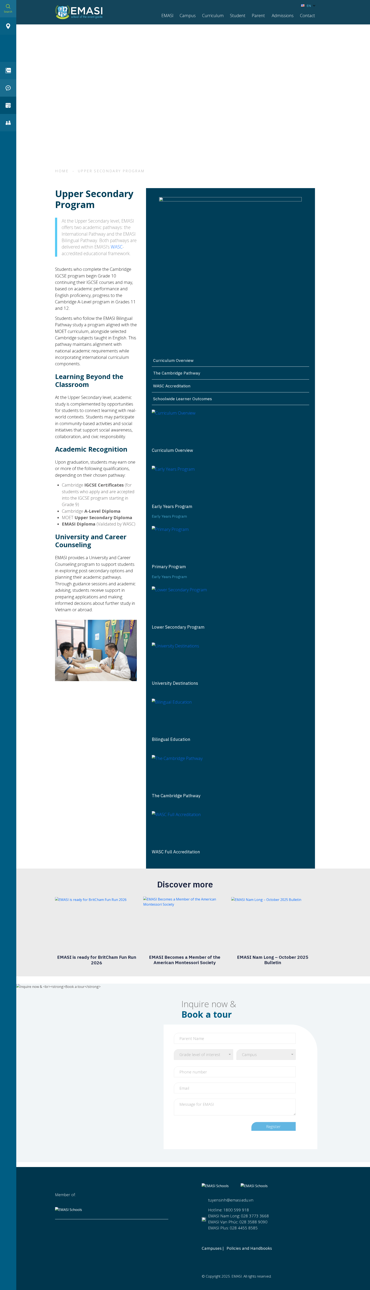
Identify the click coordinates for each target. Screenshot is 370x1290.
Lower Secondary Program (178, 627)
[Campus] (8, 26)
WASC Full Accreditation (176, 852)
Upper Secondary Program (111, 170)
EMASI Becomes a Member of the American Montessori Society (184, 959)
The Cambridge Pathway (176, 373)
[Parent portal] (8, 122)
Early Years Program (172, 506)
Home (62, 170)
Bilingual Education (171, 739)
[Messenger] (8, 88)
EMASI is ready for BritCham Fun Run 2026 (96, 959)
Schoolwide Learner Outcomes (182, 398)
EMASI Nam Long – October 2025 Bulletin (272, 959)
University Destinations (175, 683)
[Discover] (8, 105)
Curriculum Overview (173, 360)
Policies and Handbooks (249, 1248)
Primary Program (169, 566)
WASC (116, 247)
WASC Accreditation (172, 385)
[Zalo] (8, 70)
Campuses (212, 1248)
